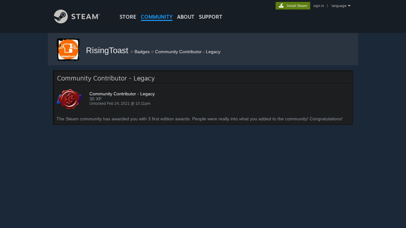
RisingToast (108, 50)
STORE (128, 17)
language (338, 5)
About (185, 17)
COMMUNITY (157, 17)
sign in (318, 5)
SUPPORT (210, 17)
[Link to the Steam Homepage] (77, 21)
